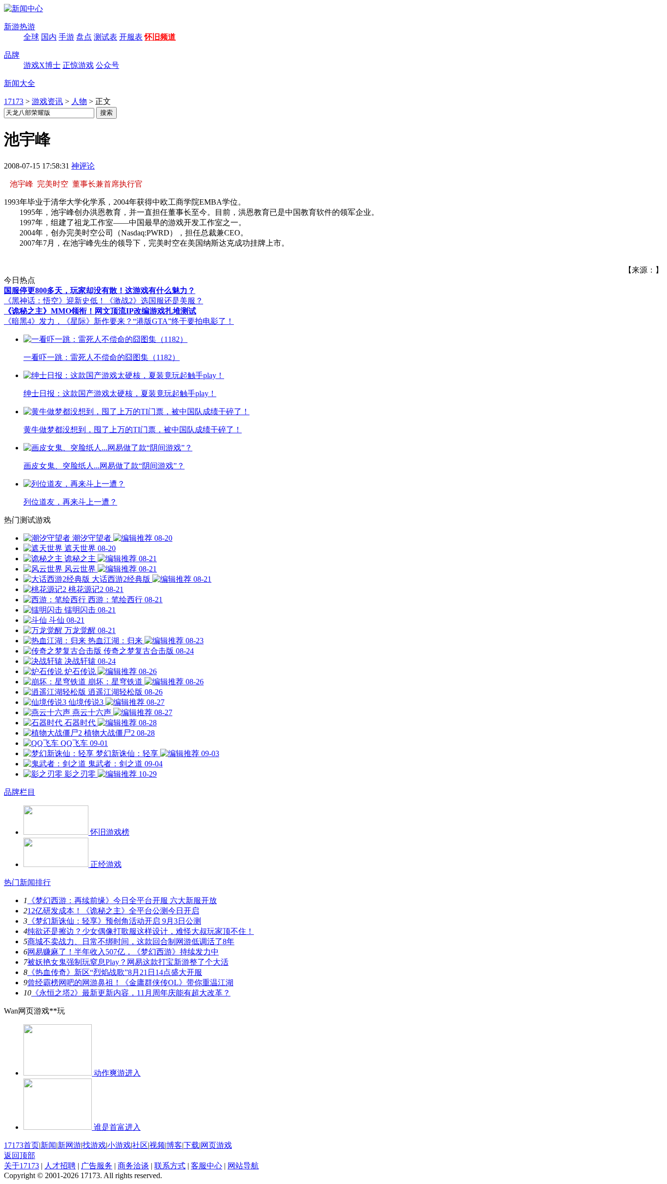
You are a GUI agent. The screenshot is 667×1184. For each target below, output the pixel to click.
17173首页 (21, 1145)
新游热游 (19, 26)
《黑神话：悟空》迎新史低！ (54, 300)
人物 (79, 101)
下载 (191, 1145)
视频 (157, 1145)
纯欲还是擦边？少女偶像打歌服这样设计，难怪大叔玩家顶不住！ (140, 931)
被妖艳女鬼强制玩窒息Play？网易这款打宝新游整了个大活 (128, 962)
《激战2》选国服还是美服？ (154, 300)
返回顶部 (19, 1155)
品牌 (12, 55)
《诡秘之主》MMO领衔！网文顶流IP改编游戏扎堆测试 (100, 311)
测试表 (105, 37)
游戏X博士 (42, 65)
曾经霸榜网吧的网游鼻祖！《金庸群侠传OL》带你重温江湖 (130, 982)
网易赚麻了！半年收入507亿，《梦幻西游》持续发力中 (123, 952)
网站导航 (243, 1166)
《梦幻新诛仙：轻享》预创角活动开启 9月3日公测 (114, 921)
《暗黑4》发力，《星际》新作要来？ (68, 321)
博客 (174, 1145)
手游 (66, 37)
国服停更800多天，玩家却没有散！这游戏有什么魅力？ (99, 290)
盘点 (84, 37)
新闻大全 (19, 83)
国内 (49, 37)
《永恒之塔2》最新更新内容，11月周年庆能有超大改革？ (130, 993)
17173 (13, 101)
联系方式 (170, 1166)
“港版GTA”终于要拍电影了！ (183, 321)
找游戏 (94, 1145)
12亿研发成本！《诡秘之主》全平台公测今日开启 (113, 911)
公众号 (107, 65)
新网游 (69, 1145)
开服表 (131, 37)
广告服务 (96, 1166)
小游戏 (119, 1145)
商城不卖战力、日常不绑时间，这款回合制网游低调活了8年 (130, 941)
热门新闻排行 (27, 882)
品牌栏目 (19, 792)
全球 (31, 37)
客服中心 (206, 1166)
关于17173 (21, 1166)
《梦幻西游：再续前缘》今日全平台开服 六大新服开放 (122, 900)
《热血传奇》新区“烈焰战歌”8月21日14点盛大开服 (114, 972)
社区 (140, 1145)
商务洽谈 (133, 1166)
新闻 (48, 1145)
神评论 (83, 166)
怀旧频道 (160, 37)
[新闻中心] (23, 8)
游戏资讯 (47, 101)
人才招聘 (60, 1166)
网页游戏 (216, 1145)
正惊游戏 (78, 65)
